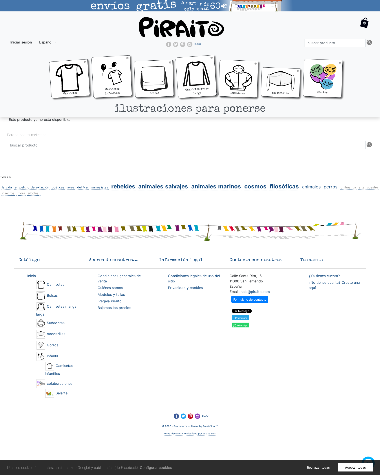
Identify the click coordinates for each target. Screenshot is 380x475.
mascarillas (55, 334)
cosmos (255, 186)
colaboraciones (59, 383)
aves (70, 187)
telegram (242, 318)
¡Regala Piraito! (110, 301)
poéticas (58, 187)
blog (197, 43)
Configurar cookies (156, 467)
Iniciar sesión (21, 42)
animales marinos (216, 186)
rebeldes (123, 186)
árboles (32, 193)
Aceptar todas (355, 467)
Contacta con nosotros (256, 260)
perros (331, 187)
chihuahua (348, 187)
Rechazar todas (318, 467)
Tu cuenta (311, 260)
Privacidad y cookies (185, 287)
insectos (8, 193)
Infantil (52, 356)
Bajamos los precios (114, 307)
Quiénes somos (110, 287)
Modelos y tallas (111, 294)
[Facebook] (168, 44)
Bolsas (52, 295)
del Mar (83, 187)
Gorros (52, 345)
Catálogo (29, 260)
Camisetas (55, 284)
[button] (364, 26)
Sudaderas (55, 323)
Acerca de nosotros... (113, 260)
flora (21, 193)
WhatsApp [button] (242, 325)
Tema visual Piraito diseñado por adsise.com (190, 433)
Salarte (61, 393)
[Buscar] (369, 43)
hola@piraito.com (255, 291)
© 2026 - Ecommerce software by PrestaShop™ (190, 426)
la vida (7, 187)
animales (311, 187)
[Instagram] (189, 44)
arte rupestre (368, 187)
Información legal (181, 260)
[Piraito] (181, 27)
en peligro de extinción (32, 187)
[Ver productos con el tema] (16, 193)
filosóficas (284, 186)
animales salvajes (163, 186)
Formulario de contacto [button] (249, 299)
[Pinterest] (182, 44)
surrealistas (99, 187)
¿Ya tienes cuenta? (324, 276)
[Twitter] (175, 44)
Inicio (31, 276)
